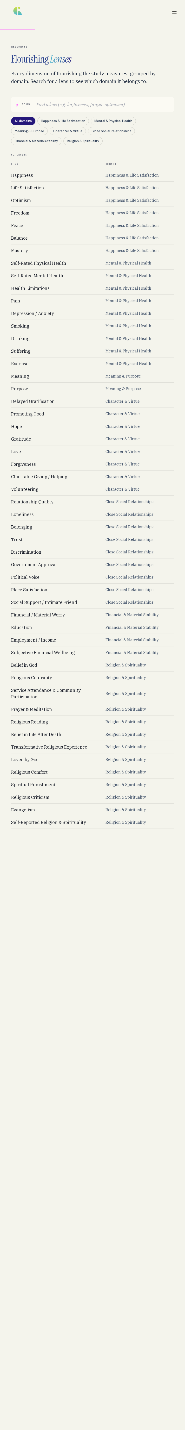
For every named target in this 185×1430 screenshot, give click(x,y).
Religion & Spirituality (83, 141)
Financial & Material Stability (36, 141)
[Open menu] (174, 11)
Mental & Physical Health (113, 121)
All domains (23, 121)
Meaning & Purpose (29, 131)
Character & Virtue (67, 131)
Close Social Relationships (111, 131)
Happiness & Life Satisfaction (63, 121)
